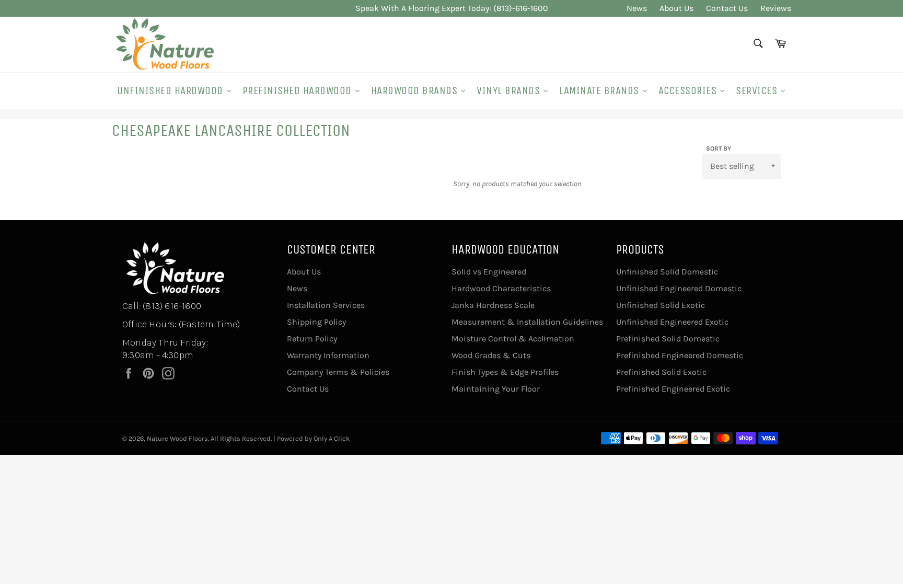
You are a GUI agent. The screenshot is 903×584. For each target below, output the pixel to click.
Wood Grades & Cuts (491, 355)
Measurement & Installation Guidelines (527, 322)
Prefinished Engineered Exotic (673, 389)
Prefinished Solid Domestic (668, 338)
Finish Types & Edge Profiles (505, 372)
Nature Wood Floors (177, 438)
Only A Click (332, 438)
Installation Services (326, 305)
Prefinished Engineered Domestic (679, 355)
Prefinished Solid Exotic (661, 372)
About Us (676, 8)
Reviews (775, 8)
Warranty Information (328, 355)
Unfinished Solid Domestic (667, 272)
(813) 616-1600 (172, 306)
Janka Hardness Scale (493, 305)
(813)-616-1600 (520, 8)
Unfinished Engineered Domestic (679, 288)
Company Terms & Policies (338, 372)
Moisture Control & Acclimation (513, 338)
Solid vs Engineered (489, 272)
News (637, 8)
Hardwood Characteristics (501, 288)
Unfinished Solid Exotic (660, 305)
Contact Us (727, 8)
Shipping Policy (316, 322)
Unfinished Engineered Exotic (672, 322)
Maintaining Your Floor (496, 389)
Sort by (718, 148)
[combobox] (757, 44)
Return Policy (312, 338)
